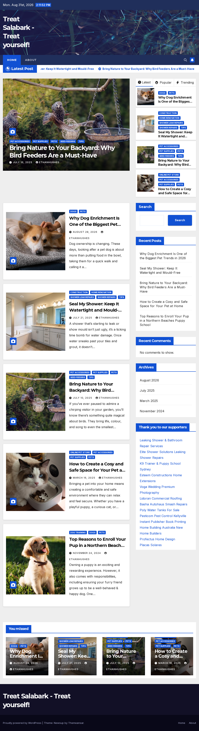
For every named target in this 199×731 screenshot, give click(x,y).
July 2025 (147, 390)
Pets (77, 141)
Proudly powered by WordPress (22, 722)
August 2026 (149, 380)
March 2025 (149, 401)
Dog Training (78, 532)
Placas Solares (151, 545)
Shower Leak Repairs (171, 123)
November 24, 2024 (87, 553)
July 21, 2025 (83, 317)
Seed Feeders (166, 156)
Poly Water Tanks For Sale (159, 510)
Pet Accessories (43, 141)
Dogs (162, 93)
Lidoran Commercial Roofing (161, 498)
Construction (168, 113)
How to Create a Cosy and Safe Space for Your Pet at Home (63, 151)
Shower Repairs (168, 127)
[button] (185, 60)
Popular (165, 82)
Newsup (59, 722)
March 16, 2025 (24, 162)
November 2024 (152, 411)
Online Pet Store (20, 141)
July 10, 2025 (83, 397)
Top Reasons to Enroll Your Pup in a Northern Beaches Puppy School (97, 545)
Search (145, 207)
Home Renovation (169, 118)
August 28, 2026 (85, 231)
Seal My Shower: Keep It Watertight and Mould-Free (175, 136)
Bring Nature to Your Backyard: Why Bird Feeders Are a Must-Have (173, 166)
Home (12, 60)
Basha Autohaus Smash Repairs (163, 504)
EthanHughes (52, 162)
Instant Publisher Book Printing (163, 522)
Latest (146, 82)
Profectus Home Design (157, 539)
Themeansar (76, 722)
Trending (187, 82)
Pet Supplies (63, 141)
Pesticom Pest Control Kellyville (163, 516)
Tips (183, 127)
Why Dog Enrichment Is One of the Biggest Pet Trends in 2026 (175, 101)
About (31, 60)
